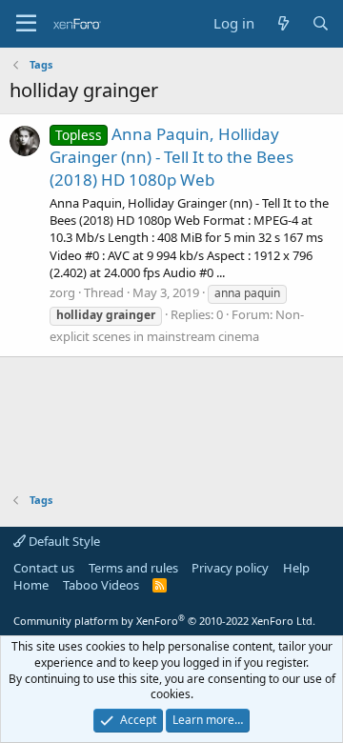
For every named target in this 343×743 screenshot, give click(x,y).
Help (296, 567)
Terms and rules (133, 567)
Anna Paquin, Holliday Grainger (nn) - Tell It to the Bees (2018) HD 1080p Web (171, 157)
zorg (62, 292)
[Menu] (26, 24)
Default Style (63, 541)
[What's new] (282, 23)
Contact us (43, 567)
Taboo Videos (101, 584)
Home (31, 584)
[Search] (320, 23)
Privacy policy (230, 567)
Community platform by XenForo (164, 620)
